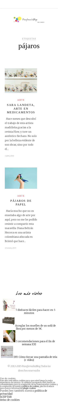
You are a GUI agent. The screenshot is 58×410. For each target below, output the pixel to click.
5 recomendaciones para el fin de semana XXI (35, 343)
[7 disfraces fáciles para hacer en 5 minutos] (9, 309)
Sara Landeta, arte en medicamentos (21, 108)
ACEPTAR (6, 396)
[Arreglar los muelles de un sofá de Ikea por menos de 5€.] (8, 325)
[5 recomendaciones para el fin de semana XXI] (9, 341)
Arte (21, 100)
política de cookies (30, 386)
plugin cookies (29, 388)
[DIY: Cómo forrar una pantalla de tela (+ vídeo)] (7, 356)
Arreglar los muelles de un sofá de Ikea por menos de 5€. (35, 327)
